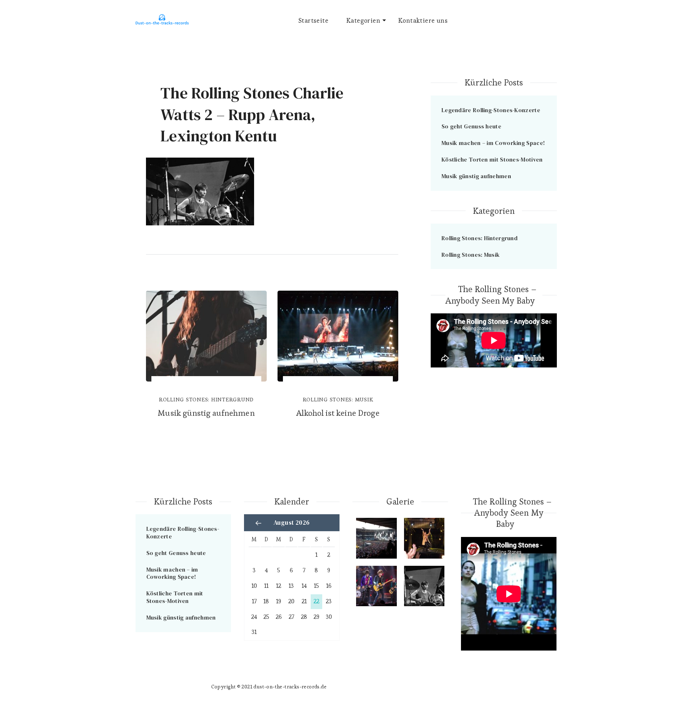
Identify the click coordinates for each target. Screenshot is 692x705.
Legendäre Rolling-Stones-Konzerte (491, 110)
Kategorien (363, 20)
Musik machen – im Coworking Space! (493, 143)
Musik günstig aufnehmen (206, 412)
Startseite (313, 20)
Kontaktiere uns (423, 20)
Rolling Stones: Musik (338, 399)
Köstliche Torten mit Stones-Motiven (492, 159)
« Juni (258, 522)
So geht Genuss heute (471, 126)
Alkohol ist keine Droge (337, 412)
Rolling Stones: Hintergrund (206, 399)
